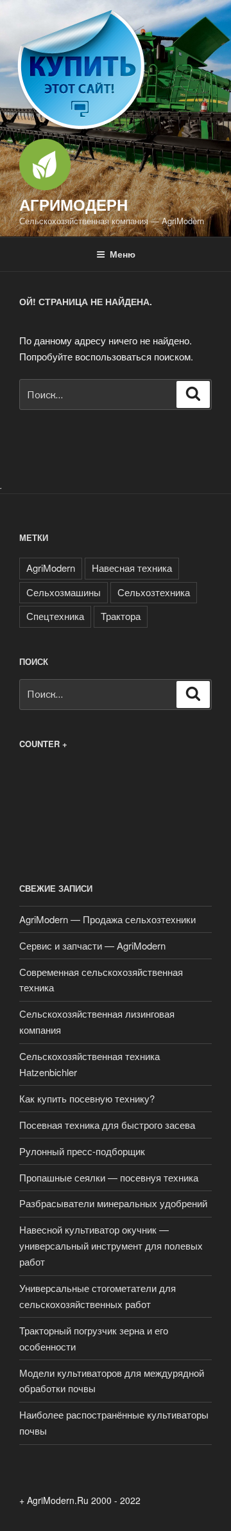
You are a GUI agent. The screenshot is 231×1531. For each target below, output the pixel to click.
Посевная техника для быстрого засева (107, 1124)
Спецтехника (55, 616)
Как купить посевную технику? (87, 1098)
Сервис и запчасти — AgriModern (92, 945)
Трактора (121, 616)
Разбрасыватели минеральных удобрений (113, 1203)
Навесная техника (132, 567)
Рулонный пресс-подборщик (82, 1151)
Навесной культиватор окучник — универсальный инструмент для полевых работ (111, 1245)
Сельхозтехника (153, 592)
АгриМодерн (73, 204)
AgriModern (50, 567)
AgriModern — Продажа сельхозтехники (107, 919)
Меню (122, 253)
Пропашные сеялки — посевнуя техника (108, 1177)
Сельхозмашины (63, 592)
